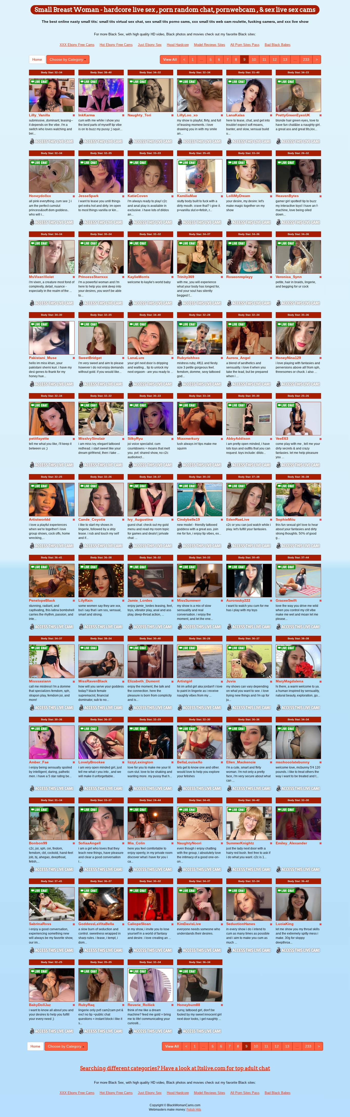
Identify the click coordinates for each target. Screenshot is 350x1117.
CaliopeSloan (139, 924)
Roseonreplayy (239, 277)
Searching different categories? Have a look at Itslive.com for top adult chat (175, 1068)
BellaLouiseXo (189, 762)
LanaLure (136, 358)
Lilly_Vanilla (39, 115)
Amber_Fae (39, 762)
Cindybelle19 (188, 519)
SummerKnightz (240, 843)
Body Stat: (51, 72)
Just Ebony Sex (150, 45)
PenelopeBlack (42, 600)
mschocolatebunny (293, 762)
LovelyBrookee (91, 762)
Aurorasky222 (238, 600)
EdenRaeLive (237, 519)
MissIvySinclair (91, 438)
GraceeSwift (286, 600)
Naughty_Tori (139, 115)
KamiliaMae (187, 196)
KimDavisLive (189, 924)
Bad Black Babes (278, 45)
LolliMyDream (238, 196)
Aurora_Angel (238, 358)
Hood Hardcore (178, 45)
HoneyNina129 (288, 358)
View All (170, 59)
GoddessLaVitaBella (96, 924)
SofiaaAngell (89, 843)
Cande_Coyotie (91, 519)
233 (306, 59)
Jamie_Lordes (140, 600)
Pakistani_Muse (43, 358)
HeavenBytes (287, 196)
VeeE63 (282, 438)
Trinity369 (185, 277)
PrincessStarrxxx (93, 277)
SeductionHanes (240, 924)
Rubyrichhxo (188, 358)
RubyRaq (86, 1005)
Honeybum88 (188, 1005)
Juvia (231, 681)
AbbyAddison (238, 438)
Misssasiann (40, 681)
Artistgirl (184, 681)
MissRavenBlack (92, 681)
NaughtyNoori (189, 843)
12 (275, 59)
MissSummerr (189, 600)
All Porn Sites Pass (245, 45)
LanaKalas (235, 115)
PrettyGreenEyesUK (293, 115)
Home (37, 59)
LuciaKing (285, 924)
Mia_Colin (136, 843)
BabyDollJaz (40, 1005)
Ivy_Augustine (140, 519)
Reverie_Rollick (141, 1005)
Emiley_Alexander (291, 843)
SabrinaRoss (40, 924)
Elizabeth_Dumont (144, 681)
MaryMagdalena (289, 681)
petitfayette (39, 438)
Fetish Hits (194, 1109)
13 (285, 59)
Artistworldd (39, 519)
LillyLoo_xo (187, 115)
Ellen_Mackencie (241, 762)
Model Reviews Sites (209, 45)
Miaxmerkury (188, 438)
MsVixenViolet (41, 277)
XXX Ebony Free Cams (77, 45)
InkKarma (86, 115)
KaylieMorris (138, 277)
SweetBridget (90, 358)
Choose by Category (67, 59)
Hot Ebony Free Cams (116, 45)
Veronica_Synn (289, 277)
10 (254, 59)
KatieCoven (138, 196)
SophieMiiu (285, 519)
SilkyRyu (135, 438)
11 (264, 59)
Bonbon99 (38, 843)
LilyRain (85, 600)
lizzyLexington (140, 762)
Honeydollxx (40, 196)
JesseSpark (88, 196)
